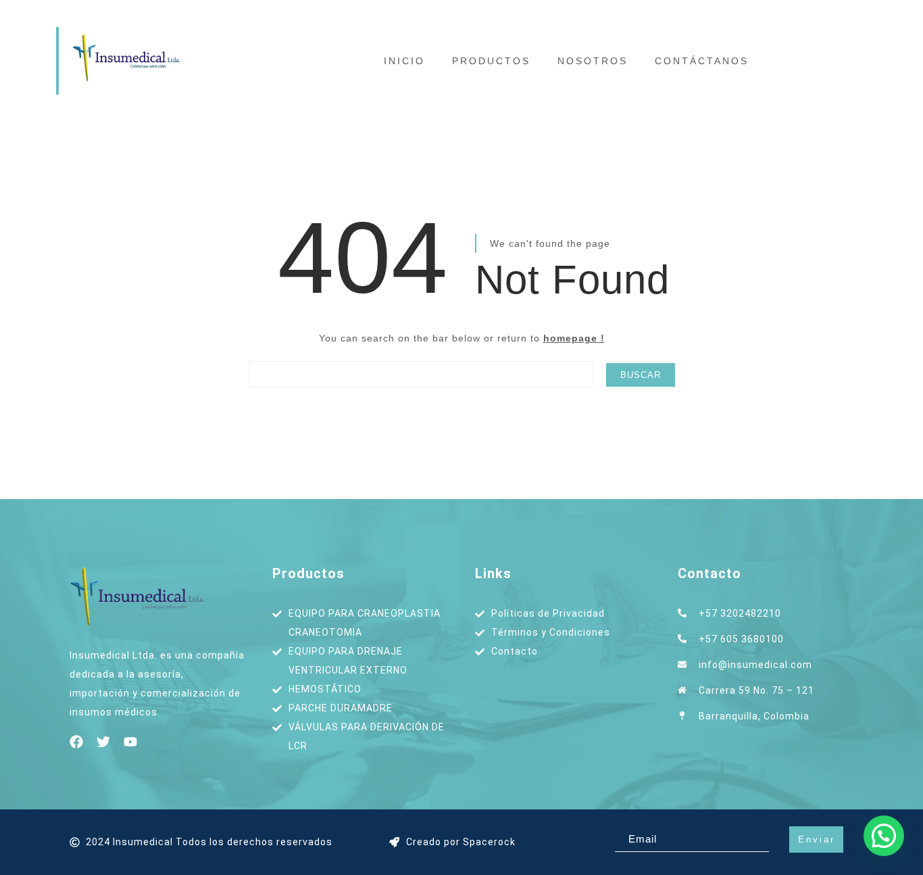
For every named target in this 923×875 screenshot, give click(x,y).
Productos (491, 60)
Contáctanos (702, 60)
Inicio (404, 60)
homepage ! (574, 338)
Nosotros (592, 60)
